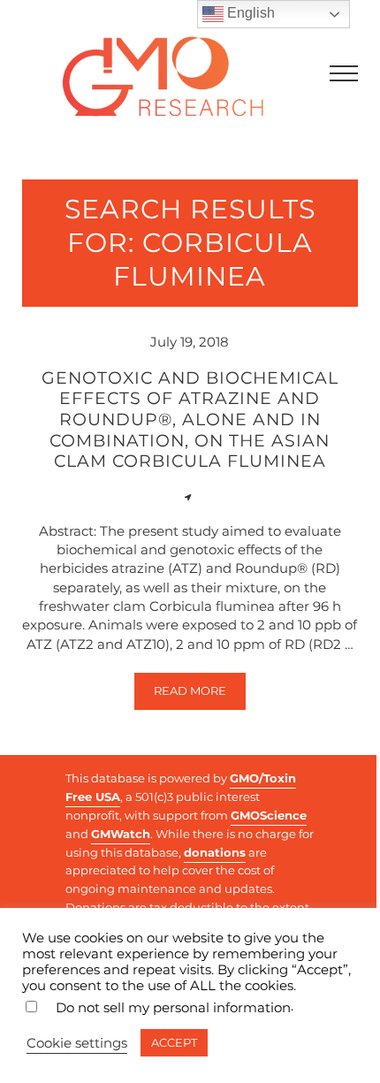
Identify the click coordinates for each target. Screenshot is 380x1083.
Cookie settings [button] (77, 1043)
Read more (200, 694)
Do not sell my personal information (173, 1008)
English (249, 12)
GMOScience (269, 815)
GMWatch (120, 834)
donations (215, 852)
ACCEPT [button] (174, 1042)
